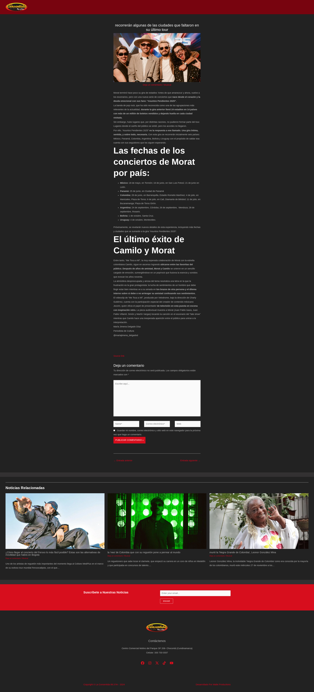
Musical (167, 85)
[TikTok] (164, 663)
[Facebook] (142, 663)
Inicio (245, 7)
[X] (157, 663)
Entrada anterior (123, 460)
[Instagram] (150, 663)
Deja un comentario (152, 85)
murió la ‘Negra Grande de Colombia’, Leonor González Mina (242, 552)
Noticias (256, 7)
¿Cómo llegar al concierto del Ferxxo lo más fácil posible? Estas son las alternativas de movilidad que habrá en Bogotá (53, 553)
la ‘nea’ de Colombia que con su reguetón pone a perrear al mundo (144, 552)
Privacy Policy (300, 7)
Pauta (286, 7)
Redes (276, 7)
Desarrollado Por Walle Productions (213, 684)
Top (266, 7)
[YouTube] (171, 663)
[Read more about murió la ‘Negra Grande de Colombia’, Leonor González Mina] (258, 521)
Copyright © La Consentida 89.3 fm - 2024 (104, 684)
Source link (118, 356)
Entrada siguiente (190, 460)
